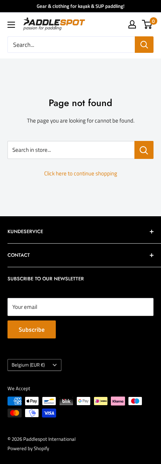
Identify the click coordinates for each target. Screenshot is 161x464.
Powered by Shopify (28, 448)
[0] (147, 24)
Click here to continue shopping (80, 173)
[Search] (144, 44)
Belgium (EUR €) (28, 364)
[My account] (132, 24)
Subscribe (32, 329)
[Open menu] (11, 25)
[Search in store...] (144, 150)
